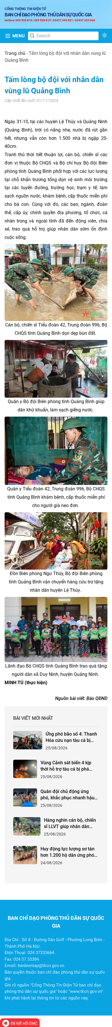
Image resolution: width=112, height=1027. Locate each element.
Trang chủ (15, 53)
